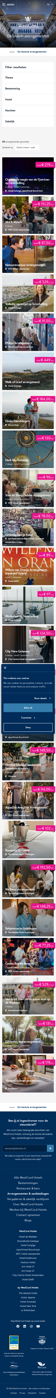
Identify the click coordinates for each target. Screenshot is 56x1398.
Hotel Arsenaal (28, 1301)
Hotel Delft (28, 1279)
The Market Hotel (28, 1293)
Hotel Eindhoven (28, 1258)
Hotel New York (28, 1306)
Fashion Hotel (28, 1262)
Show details (40, 698)
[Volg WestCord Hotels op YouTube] (38, 1326)
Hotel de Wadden (28, 1236)
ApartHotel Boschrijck (28, 1249)
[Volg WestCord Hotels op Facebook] (18, 1326)
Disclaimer (32, 1393)
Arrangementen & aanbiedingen (28, 1193)
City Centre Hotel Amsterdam (28, 1275)
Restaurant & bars (28, 1188)
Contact (42, 1393)
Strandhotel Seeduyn (28, 1241)
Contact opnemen (28, 1215)
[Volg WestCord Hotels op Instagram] (31, 1326)
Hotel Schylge (28, 1245)
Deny (28, 727)
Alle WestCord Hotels (28, 1177)
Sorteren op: (7, 147)
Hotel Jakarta (28, 1297)
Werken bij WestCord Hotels (28, 1210)
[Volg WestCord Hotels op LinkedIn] (25, 1326)
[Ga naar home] (28, 23)
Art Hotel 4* (28, 1271)
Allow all (28, 707)
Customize (26, 717)
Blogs (28, 1220)
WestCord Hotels (20, 1388)
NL (48, 4)
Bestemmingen (28, 1183)
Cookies (14, 1393)
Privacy (22, 1393)
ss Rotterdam (28, 1310)
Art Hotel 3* (28, 1266)
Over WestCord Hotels (28, 1204)
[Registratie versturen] (50, 1148)
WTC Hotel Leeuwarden (28, 1253)
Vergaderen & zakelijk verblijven (28, 1199)
